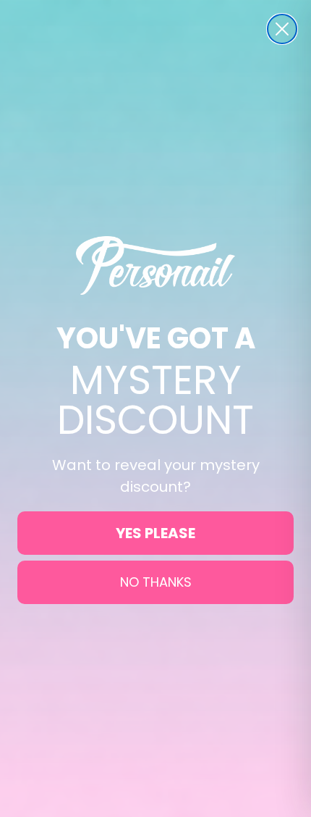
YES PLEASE (155, 533)
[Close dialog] (282, 28)
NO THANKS (156, 582)
